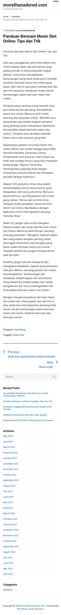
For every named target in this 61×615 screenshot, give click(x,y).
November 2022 (11, 535)
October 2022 (9, 541)
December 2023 (10, 463)
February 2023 (10, 519)
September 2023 (11, 480)
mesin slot (18, 334)
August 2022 (9, 552)
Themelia (38, 608)
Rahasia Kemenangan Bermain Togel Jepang (25, 415)
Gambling (20, 329)
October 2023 (9, 475)
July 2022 (8, 557)
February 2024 (10, 452)
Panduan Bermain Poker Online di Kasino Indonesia (28, 420)
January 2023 (10, 524)
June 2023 (8, 497)
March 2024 (9, 447)
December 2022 (10, 530)
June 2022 (8, 563)
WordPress (22, 608)
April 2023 (8, 508)
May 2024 (8, 436)
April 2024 (8, 441)
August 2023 (9, 486)
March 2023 (9, 513)
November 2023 (11, 469)
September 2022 (11, 546)
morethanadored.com (33, 605)
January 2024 (10, 458)
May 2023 (8, 502)
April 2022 (8, 574)
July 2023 (8, 491)
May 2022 (8, 568)
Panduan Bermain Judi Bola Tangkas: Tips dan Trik (27, 401)
